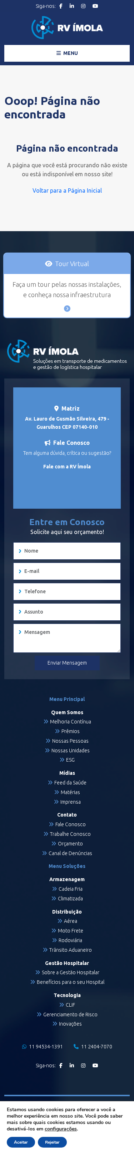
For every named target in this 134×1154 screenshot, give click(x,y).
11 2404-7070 (96, 1046)
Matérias (70, 792)
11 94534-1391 (45, 1046)
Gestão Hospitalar (67, 963)
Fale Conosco (70, 824)
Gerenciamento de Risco (70, 1014)
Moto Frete (70, 931)
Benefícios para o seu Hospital (70, 982)
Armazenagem (67, 879)
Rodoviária (70, 940)
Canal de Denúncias (70, 853)
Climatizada (70, 898)
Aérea (70, 921)
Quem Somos (67, 712)
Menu (70, 53)
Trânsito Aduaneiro (70, 950)
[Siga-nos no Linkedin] (72, 6)
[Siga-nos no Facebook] (61, 6)
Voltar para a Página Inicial (67, 190)
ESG (70, 760)
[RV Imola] (67, 27)
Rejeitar (52, 1142)
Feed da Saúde (70, 783)
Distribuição (67, 912)
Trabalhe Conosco (70, 834)
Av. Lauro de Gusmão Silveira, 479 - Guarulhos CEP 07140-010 (67, 422)
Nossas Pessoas (70, 741)
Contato (67, 815)
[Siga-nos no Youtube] (95, 6)
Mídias (67, 773)
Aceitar (21, 1142)
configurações (61, 1129)
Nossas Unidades (70, 750)
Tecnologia (67, 995)
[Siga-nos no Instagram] (83, 6)
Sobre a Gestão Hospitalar (70, 972)
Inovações (70, 1024)
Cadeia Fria (71, 889)
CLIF (70, 1005)
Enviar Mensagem (67, 663)
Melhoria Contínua (70, 722)
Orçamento (70, 844)
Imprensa (70, 802)
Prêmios (70, 731)
